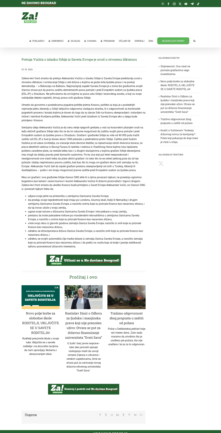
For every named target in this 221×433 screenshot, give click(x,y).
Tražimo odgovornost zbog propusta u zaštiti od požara (127, 318)
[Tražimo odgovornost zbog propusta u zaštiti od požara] (126, 297)
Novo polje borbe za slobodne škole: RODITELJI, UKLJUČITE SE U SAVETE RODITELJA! (40, 323)
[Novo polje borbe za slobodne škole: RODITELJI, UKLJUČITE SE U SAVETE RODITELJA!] (41, 297)
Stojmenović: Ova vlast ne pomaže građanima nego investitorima (175, 70)
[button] (194, 40)
